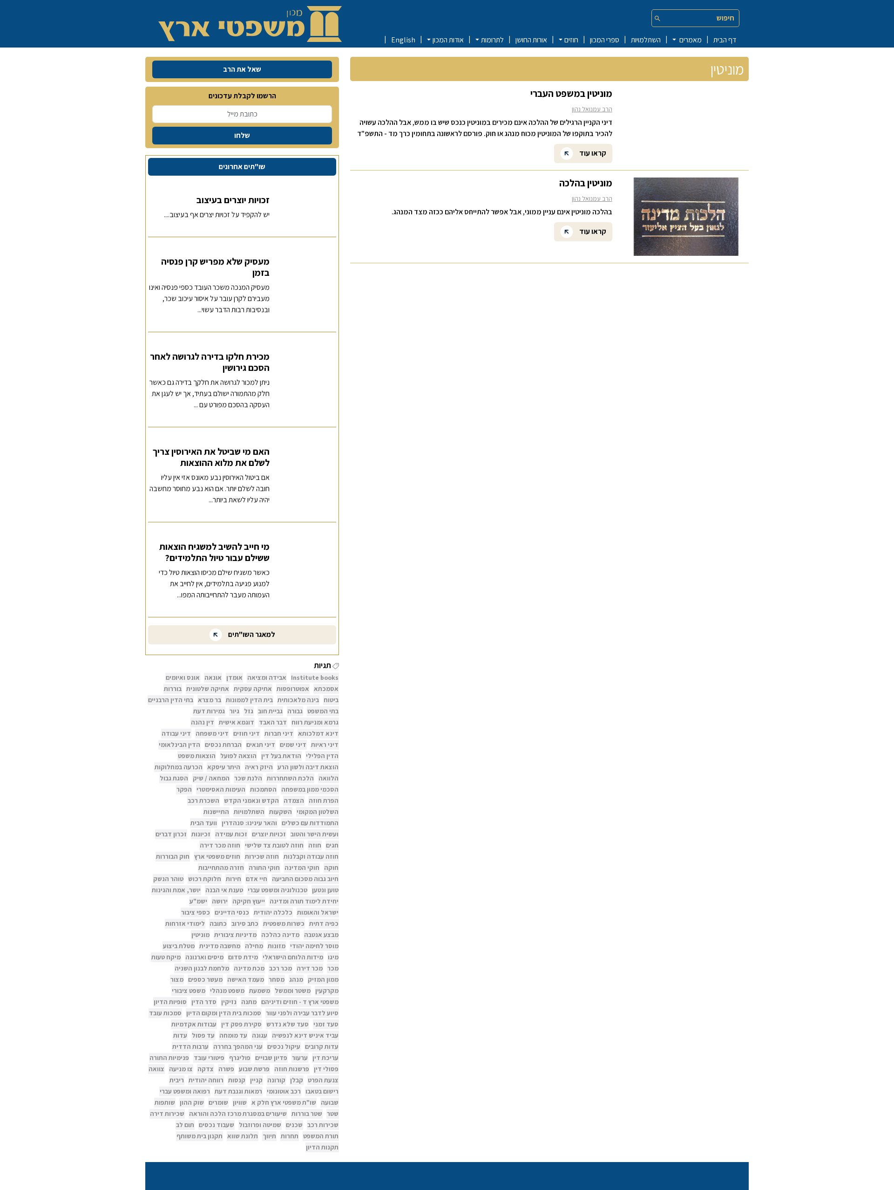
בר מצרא (209, 700)
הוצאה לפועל (238, 756)
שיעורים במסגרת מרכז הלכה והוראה (238, 1113)
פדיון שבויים (271, 1057)
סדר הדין (204, 1002)
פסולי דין (326, 1069)
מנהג (296, 979)
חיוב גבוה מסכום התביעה (305, 879)
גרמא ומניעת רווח (315, 722)
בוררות (173, 688)
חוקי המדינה (301, 867)
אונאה (213, 677)
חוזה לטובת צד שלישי (274, 845)
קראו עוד (592, 152)
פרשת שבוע (254, 1069)
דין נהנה (202, 722)
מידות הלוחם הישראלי (293, 957)
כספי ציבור (195, 912)
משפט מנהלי (227, 990)
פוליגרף (240, 1057)
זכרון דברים (171, 834)
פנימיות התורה (169, 1057)
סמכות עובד (165, 1013)
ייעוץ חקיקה (248, 901)
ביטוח (331, 700)
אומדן (234, 677)
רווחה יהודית (206, 1080)
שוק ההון (192, 1102)
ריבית (176, 1080)
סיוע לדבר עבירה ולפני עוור (302, 1013)
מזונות (276, 946)
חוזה (314, 845)
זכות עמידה (231, 834)
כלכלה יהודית (273, 912)
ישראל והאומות (318, 912)
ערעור (300, 1057)
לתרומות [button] (492, 40)
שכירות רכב (323, 1125)
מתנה (249, 1002)
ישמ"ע (198, 901)
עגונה (259, 1035)
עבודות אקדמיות (194, 1024)
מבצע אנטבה (321, 934)
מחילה (254, 946)
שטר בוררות (306, 1113)
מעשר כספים (205, 979)
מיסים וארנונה (204, 957)
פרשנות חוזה (291, 1069)
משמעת (259, 990)
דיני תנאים (260, 744)
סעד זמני (326, 1024)
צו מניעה (181, 1069)
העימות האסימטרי (220, 789)
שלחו (242, 135)
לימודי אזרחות (185, 923)
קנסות (236, 1080)
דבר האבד (273, 722)
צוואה (156, 1069)
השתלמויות (646, 40)
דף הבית (724, 40)
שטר (333, 1113)
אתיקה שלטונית (207, 688)
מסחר (276, 979)
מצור (176, 979)
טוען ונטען (325, 890)
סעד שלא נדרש (287, 1024)
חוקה (331, 867)
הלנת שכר (248, 778)
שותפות (165, 1102)
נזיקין (229, 1002)
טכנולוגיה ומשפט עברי (277, 890)
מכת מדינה (249, 968)
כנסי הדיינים (232, 912)
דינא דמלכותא (318, 733)
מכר (333, 968)
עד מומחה (233, 1035)
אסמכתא (326, 688)
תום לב (185, 1125)
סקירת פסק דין (241, 1024)
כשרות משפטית (284, 923)
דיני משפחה (212, 733)
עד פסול (203, 1035)
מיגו (333, 957)
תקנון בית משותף (199, 1136)
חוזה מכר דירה (220, 845)
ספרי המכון (604, 40)
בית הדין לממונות (249, 700)
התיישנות (216, 811)
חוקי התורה (264, 867)
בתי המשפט (323, 711)
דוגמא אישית (236, 722)
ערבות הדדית (190, 1046)
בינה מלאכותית (298, 700)
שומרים (218, 1102)
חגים (332, 845)
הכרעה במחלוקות (179, 767)
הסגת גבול (174, 778)
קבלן (296, 1080)
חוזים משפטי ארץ (217, 856)
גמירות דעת (209, 711)
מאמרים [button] (690, 40)
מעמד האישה (245, 979)
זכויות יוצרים (269, 834)
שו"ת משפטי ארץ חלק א (283, 1102)
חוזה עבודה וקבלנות (311, 856)
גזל (248, 711)
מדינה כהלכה (280, 934)
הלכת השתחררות (290, 778)
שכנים (294, 1125)
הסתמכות (263, 789)
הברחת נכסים (223, 744)
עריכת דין (325, 1057)
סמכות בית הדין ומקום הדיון (223, 1013)
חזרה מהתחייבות (221, 867)
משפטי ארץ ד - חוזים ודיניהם (300, 1002)
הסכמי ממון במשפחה (310, 789)
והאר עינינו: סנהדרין (249, 823)
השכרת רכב (203, 800)
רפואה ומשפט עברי (185, 1091)
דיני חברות (278, 733)
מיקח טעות (166, 957)
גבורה (295, 711)
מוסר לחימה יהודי (314, 946)
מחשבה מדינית (219, 946)
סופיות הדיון (170, 1002)
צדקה (205, 1069)
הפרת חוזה (324, 800)
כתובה (218, 923)
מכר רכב (280, 968)
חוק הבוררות (173, 856)
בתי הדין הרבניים (170, 700)
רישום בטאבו (322, 1091)
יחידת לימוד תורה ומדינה (304, 901)
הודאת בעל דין (281, 756)
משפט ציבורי (188, 990)
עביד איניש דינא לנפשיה (305, 1035)
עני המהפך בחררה (238, 1046)
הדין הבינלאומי (179, 744)
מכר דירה (310, 968)
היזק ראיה (259, 767)
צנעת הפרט (323, 1080)
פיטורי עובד (209, 1057)
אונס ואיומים (183, 677)
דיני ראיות (325, 744)
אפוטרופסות (293, 688)
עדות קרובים (322, 1046)
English (403, 40)
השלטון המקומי (318, 811)
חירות (233, 879)
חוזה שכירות (262, 856)
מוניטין (200, 934)
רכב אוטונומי (284, 1091)
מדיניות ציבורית (235, 934)
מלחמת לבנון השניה (202, 968)
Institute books (315, 677)
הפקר (184, 789)
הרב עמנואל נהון (592, 109)
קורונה (276, 1080)
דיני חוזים (246, 733)
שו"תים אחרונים (242, 166)
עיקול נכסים (283, 1046)
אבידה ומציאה (266, 677)
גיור (234, 711)
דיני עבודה (176, 733)
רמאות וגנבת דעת (238, 1091)
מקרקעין (327, 990)
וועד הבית (203, 823)
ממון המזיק (323, 979)
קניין (256, 1080)
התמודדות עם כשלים (310, 823)
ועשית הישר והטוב (315, 834)
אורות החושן (531, 40)
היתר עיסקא (223, 767)
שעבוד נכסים (216, 1125)
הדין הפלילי (322, 756)
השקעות (280, 811)
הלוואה (328, 778)
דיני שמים (293, 744)
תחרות (289, 1136)
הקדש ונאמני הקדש (251, 800)
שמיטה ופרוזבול (260, 1125)
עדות (180, 1035)
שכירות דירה (167, 1113)
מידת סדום (243, 957)
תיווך (269, 1136)
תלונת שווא (242, 1136)
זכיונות (200, 834)
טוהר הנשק (168, 879)
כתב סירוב (244, 923)
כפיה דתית (324, 923)
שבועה (330, 1102)
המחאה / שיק (211, 778)
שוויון (240, 1102)
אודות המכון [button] (448, 40)
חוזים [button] (571, 40)
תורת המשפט (321, 1136)
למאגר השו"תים (251, 634)
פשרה (226, 1069)
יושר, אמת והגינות (176, 890)
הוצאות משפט (197, 756)
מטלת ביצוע (179, 946)
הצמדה (294, 800)
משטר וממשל (293, 990)
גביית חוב (270, 711)
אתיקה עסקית (253, 688)
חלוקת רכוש (204, 879)
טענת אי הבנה (224, 890)
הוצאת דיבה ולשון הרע (308, 767)
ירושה (220, 901)
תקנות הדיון (322, 1147)
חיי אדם (256, 879)
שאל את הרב (242, 69)
